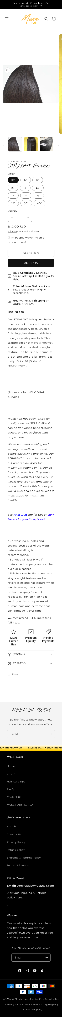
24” (26, 195)
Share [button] (15, 674)
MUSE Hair (17, 999)
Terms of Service (18, 865)
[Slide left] (4, 145)
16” (13, 187)
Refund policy (16, 849)
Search (11, 826)
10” (13, 180)
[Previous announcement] (6, 4)
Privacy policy (14, 1004)
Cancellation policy (32, 1009)
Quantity (12, 210)
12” (25, 180)
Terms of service (32, 1004)
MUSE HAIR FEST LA (20, 804)
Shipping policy (51, 1004)
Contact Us (14, 797)
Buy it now (31, 262)
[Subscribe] (51, 734)
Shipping (12, 231)
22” (13, 195)
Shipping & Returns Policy (24, 857)
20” (38, 187)
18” (25, 187)
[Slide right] (58, 145)
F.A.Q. (10, 789)
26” (38, 195)
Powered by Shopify (32, 999)
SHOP (10, 773)
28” (13, 203)
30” (26, 203)
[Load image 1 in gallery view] (15, 144)
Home (11, 766)
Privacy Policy (16, 842)
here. (19, 897)
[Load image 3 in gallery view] (46, 144)
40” (39, 203)
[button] (7, 19)
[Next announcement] (55, 4)
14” (37, 180)
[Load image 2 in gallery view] (31, 144)
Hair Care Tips (16, 781)
